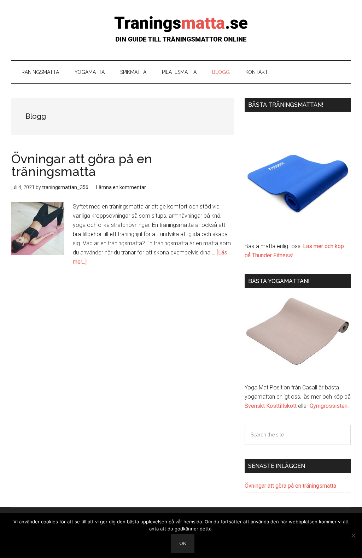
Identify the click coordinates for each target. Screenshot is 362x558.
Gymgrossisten (329, 406)
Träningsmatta (181, 30)
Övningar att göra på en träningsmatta (81, 165)
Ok (183, 543)
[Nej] (353, 535)
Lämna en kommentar (121, 187)
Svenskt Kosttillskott (271, 406)
